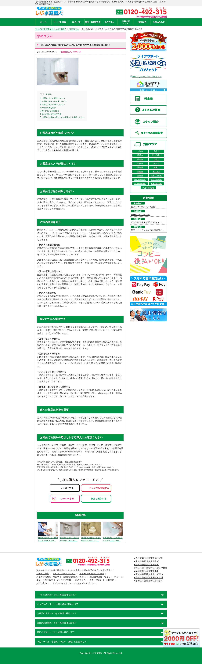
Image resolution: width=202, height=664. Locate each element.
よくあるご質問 (64, 580)
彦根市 (156, 151)
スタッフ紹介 (96, 580)
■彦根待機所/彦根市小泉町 (146, 561)
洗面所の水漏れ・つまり (74, 577)
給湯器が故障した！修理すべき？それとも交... (48, 539)
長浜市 (140, 155)
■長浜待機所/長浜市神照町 (146, 565)
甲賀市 (156, 163)
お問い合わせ (42, 583)
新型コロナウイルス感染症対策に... (147, 230)
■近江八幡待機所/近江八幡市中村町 (150, 568)
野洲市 (140, 167)
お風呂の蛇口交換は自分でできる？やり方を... (112, 539)
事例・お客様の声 (44, 580)
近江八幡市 (156, 155)
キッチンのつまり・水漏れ (91, 573)
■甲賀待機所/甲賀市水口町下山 (148, 574)
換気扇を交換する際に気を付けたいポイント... (69, 539)
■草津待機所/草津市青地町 (146, 571)
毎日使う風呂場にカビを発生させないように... (91, 539)
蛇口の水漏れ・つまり (100, 577)
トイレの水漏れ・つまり (64, 573)
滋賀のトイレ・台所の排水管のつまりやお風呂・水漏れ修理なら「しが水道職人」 (74, 570)
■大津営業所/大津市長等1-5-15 (148, 558)
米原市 (140, 175)
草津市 (140, 159)
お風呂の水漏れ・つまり (47, 577)
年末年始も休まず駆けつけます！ (146, 222)
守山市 (156, 159)
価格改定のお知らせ (140, 214)
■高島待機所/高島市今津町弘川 (148, 577)
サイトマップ (59, 583)
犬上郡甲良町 (156, 184)
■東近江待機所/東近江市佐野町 (148, 581)
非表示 (48, 94)
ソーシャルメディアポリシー (82, 583)
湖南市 (156, 167)
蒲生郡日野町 (156, 175)
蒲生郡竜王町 (140, 180)
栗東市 (140, 163)
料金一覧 (118, 577)
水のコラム (80, 580)
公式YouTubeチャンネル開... (144, 207)
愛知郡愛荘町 (156, 180)
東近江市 (156, 171)
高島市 (140, 171)
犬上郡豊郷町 (140, 184)
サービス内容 (42, 573)
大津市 (140, 151)
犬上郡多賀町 (148, 188)
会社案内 (110, 580)
